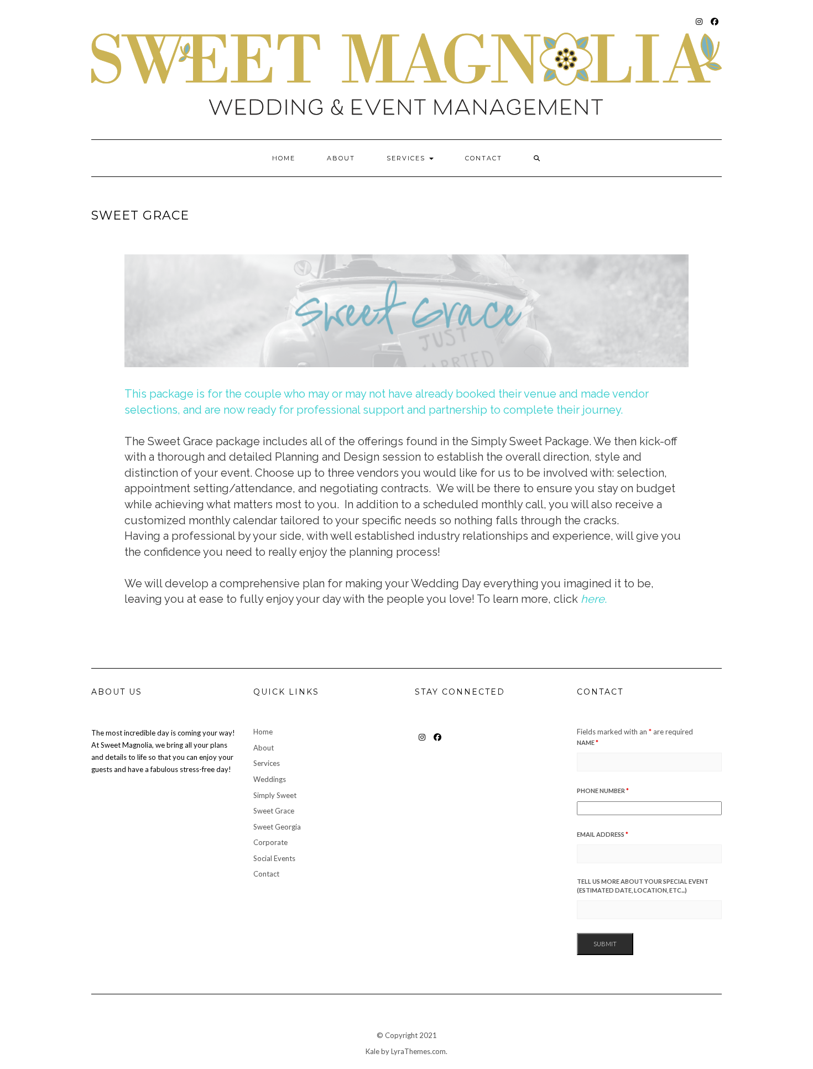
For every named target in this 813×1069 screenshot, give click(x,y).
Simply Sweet (274, 795)
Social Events (274, 858)
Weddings (269, 779)
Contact (483, 158)
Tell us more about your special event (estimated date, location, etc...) (642, 886)
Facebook (437, 742)
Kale (372, 1051)
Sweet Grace (273, 810)
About (341, 158)
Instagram (422, 742)
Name (587, 742)
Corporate (270, 842)
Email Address (602, 834)
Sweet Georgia (277, 826)
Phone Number (603, 790)
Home (283, 158)
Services (407, 158)
